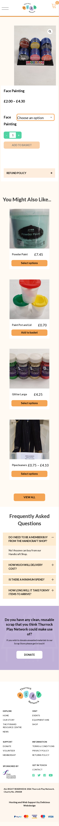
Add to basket (22, 145)
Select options (29, 263)
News (6, 731)
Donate (7, 746)
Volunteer (9, 750)
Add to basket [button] (29, 332)
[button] (50, 31)
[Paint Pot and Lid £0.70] (29, 299)
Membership (9, 755)
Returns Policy (40, 755)
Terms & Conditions (43, 746)
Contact (37, 769)
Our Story (8, 720)
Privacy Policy (40, 750)
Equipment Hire (40, 720)
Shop (35, 724)
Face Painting (10, 120)
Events (36, 715)
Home (6, 715)
